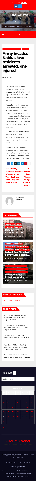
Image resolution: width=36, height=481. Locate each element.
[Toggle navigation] (19, 34)
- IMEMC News (18, 15)
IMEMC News (23, 236)
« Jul (3, 428)
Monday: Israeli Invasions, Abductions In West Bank (17, 277)
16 (31, 407)
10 (3, 407)
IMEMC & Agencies (20, 199)
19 (13, 412)
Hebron (8, 265)
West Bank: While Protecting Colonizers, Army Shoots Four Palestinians (15, 347)
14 (22, 407)
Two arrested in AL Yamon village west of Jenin (26, 177)
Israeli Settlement (22, 246)
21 (22, 412)
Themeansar (19, 457)
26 (13, 417)
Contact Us (17, 462)
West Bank (18, 227)
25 (8, 417)
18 (8, 412)
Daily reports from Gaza (13, 301)
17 (3, 412)
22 (27, 412)
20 (18, 412)
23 (32, 412)
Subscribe (27, 462)
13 (17, 407)
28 (22, 417)
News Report (10, 227)
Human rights (18, 243)
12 (13, 407)
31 (3, 421)
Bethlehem (9, 243)
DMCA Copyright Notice (18, 466)
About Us (9, 462)
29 (27, 417)
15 (27, 407)
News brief (17, 49)
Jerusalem (9, 269)
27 (18, 417)
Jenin (24, 265)
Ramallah (18, 249)
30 (32, 417)
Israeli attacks (7, 49)
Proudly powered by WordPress (12, 455)
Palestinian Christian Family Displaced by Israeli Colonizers (17, 255)
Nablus (19, 224)
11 (8, 407)
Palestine (25, 49)
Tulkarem (16, 272)
